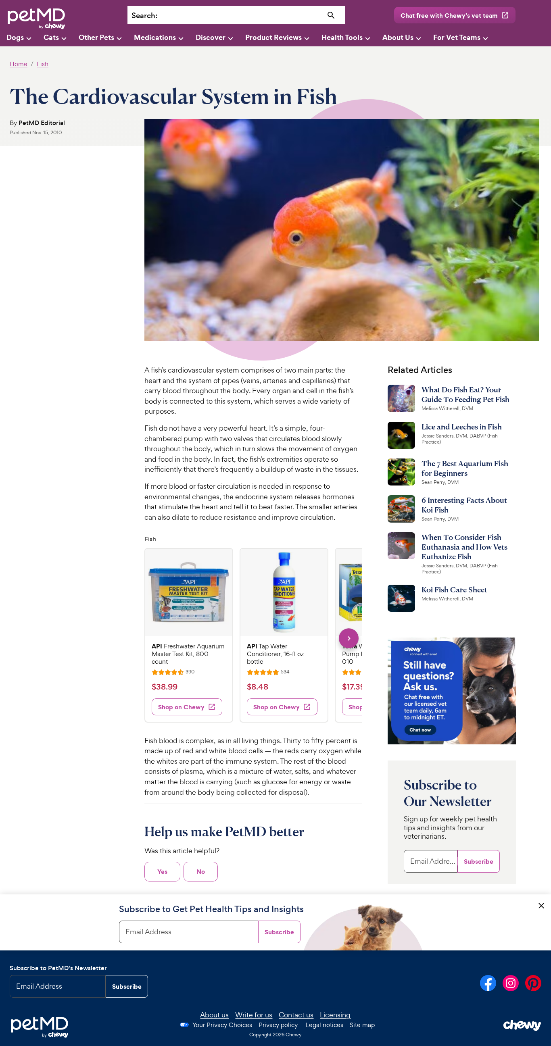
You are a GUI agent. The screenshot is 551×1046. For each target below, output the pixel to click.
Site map (362, 1025)
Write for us (253, 1015)
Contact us (296, 1015)
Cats (51, 37)
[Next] (349, 638)
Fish (42, 64)
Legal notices (324, 1025)
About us (214, 1015)
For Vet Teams (456, 37)
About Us (397, 37)
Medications (155, 37)
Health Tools (342, 37)
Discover (210, 37)
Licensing (335, 1015)
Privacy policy (278, 1025)
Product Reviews (273, 37)
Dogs (15, 37)
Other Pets (96, 37)
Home (18, 64)
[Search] (331, 15)
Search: (144, 15)
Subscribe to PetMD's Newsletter (58, 968)
